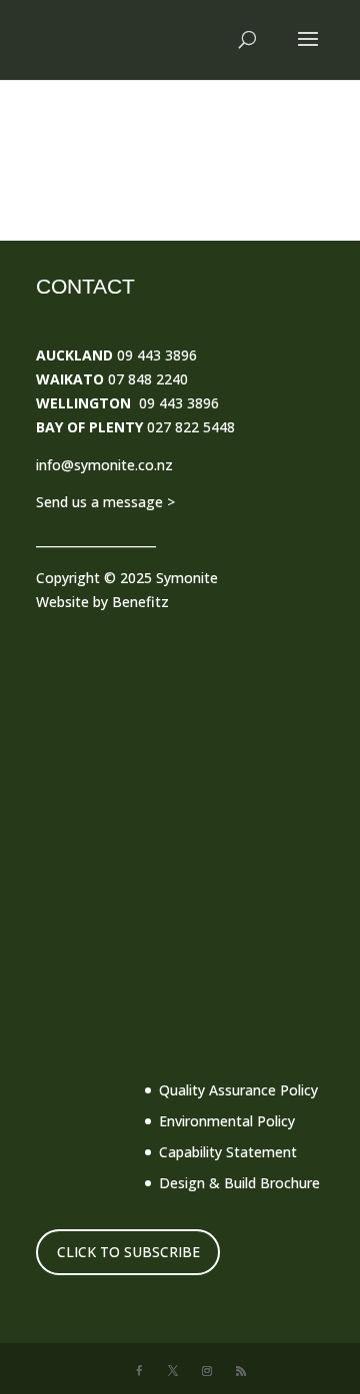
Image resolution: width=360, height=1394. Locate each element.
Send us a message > (105, 501)
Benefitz (140, 601)
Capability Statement (228, 1151)
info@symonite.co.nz (104, 464)
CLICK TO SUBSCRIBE (128, 1251)
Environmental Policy (227, 1120)
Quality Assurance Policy (238, 1089)
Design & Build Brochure (239, 1182)
